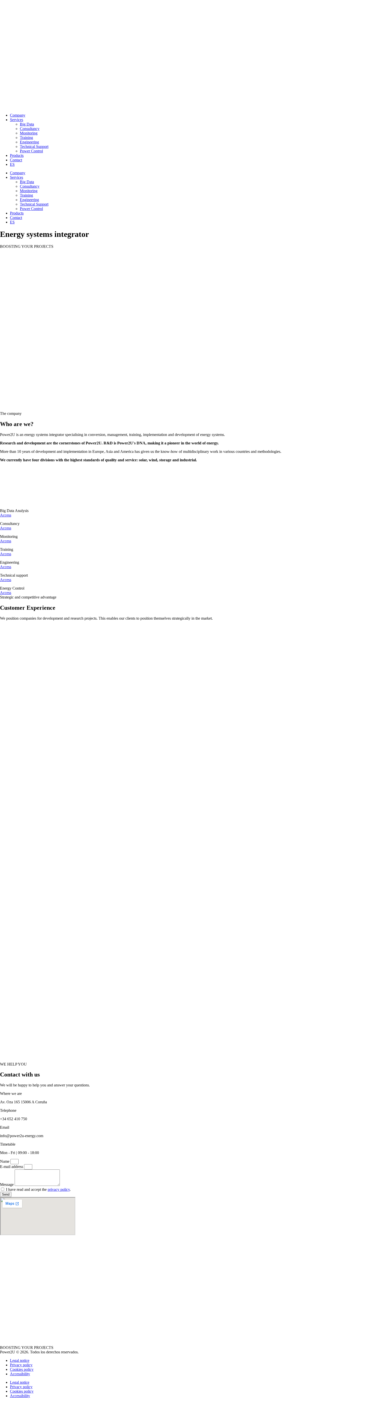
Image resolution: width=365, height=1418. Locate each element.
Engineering (29, 142)
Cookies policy (22, 1369)
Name (5, 1161)
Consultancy (29, 129)
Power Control (31, 151)
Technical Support (34, 146)
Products (17, 155)
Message (7, 1184)
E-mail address (12, 1166)
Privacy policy (21, 1365)
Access (5, 515)
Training (26, 137)
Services (16, 120)
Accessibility (20, 1374)
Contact (16, 160)
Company (17, 115)
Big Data (27, 124)
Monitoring (28, 133)
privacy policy (59, 1189)
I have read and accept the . (38, 1189)
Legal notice (19, 1360)
